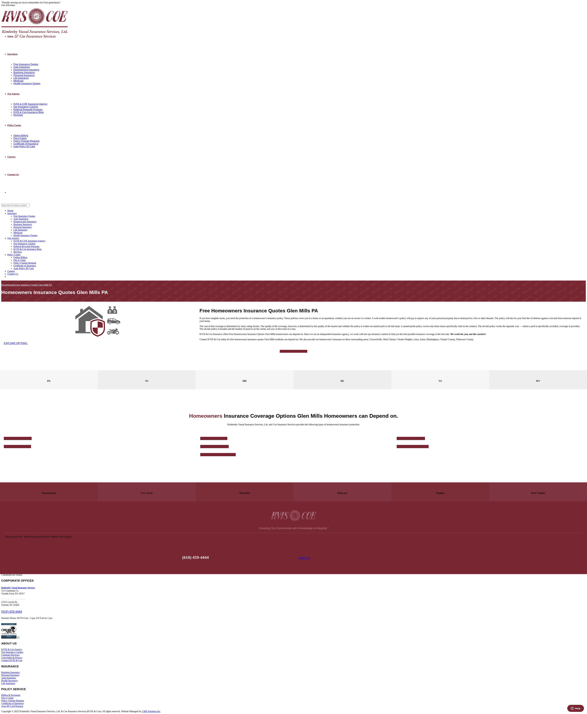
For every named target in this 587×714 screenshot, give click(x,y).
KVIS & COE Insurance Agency (30, 104)
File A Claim (20, 138)
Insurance (12, 54)
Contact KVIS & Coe (11, 660)
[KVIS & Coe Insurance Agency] (34, 38)
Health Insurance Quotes (26, 83)
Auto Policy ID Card (24, 146)
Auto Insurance (21, 67)
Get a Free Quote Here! (293, 351)
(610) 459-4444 (11, 611)
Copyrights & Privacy (11, 657)
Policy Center (14, 125)
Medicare (18, 81)
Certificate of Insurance (25, 143)
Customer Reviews (10, 655)
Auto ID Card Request (12, 706)
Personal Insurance (24, 75)
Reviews (18, 115)
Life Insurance (21, 78)
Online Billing (20, 135)
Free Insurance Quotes (25, 64)
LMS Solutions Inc (151, 711)
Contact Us (13, 174)
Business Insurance (24, 72)
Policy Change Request (26, 141)
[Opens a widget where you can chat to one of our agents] (575, 708)
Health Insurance (9, 680)
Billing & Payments (10, 695)
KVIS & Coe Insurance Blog (28, 112)
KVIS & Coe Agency (11, 649)
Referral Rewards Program (27, 109)
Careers (11, 156)
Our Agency (13, 93)
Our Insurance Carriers (25, 106)
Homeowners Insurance (26, 69)
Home (10, 36)
